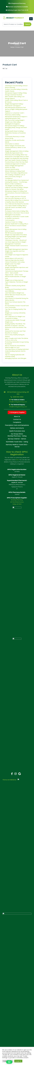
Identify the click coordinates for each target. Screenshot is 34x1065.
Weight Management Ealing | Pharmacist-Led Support (14, 105)
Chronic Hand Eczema (12, 169)
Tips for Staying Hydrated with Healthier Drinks (14, 355)
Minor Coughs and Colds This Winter (16, 338)
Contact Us (17, 419)
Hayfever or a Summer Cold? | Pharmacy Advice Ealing (14, 114)
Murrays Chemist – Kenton (17, 439)
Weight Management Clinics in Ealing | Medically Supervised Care (16, 152)
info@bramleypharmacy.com (18, 402)
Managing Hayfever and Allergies (15, 358)
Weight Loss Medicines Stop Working (16, 158)
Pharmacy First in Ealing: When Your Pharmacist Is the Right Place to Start (17, 155)
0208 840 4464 (17, 397)
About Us (17, 416)
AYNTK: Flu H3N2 (10, 167)
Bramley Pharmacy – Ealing (17, 436)
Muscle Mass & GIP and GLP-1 (14, 258)
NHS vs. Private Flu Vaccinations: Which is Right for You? (15, 346)
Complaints (17, 422)
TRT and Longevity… (11, 266)
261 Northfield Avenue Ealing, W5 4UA (18, 393)
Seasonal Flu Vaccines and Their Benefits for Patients (15, 332)
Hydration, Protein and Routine (14, 140)
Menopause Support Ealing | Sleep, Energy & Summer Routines (16, 94)
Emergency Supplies (18, 412)
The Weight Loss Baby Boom (14, 186)
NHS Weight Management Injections (16, 249)
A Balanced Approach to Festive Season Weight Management (15, 165)
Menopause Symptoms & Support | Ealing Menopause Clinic (16, 117)
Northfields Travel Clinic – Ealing (17, 442)
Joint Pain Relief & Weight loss (14, 293)
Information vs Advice (12, 144)
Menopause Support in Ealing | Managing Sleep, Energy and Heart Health (16, 127)
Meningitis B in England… (12, 124)
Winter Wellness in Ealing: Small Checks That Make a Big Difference (16, 172)
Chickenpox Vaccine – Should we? (16, 240)
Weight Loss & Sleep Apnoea (14, 280)
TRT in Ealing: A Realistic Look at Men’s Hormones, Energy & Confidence (15, 176)
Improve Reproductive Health (14, 260)
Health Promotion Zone (17, 431)
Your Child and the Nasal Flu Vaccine (16, 204)
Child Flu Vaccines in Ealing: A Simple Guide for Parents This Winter (16, 188)
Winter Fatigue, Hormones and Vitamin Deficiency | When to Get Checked (15, 147)
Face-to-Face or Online (12, 238)
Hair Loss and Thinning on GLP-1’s (15, 198)
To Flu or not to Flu (11, 340)
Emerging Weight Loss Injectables (15, 236)
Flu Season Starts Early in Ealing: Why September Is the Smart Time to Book (17, 212)
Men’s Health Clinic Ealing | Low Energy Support (14, 97)
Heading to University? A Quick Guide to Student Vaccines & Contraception (17, 218)
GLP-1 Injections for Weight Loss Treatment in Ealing (15, 317)
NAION (7, 142)
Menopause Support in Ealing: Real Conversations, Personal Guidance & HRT (16, 193)
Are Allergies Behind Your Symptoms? (17, 180)
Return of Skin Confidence (13, 184)
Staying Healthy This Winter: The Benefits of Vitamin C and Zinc (15, 324)
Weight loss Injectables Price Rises (16, 235)
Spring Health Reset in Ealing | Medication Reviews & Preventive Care (15, 133)
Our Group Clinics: (17, 434)
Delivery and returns (17, 428)
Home (12, 47)
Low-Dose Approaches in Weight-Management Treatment (16, 243)
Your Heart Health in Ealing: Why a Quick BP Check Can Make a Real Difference (15, 207)
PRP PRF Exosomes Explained (14, 233)
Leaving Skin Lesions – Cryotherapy (16, 182)
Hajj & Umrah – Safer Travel (13, 275)
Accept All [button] (18, 1061)
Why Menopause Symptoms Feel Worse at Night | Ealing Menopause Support (16, 109)
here (17, 459)
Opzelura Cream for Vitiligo (13, 222)
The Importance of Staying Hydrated (17, 349)
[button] (9, 1062)
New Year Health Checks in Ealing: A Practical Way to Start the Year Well (16, 161)
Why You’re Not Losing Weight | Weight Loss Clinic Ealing (14, 121)
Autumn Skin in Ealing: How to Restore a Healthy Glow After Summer (17, 201)
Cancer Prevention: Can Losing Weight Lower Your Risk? (14, 263)
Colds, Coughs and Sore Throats (15, 196)
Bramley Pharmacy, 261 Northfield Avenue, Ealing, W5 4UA (17, 502)
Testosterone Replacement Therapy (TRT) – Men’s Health (16, 272)
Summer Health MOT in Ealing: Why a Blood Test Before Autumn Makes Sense (16, 225)
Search (27, 24)
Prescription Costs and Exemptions (17, 425)
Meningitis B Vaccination (12, 215)
